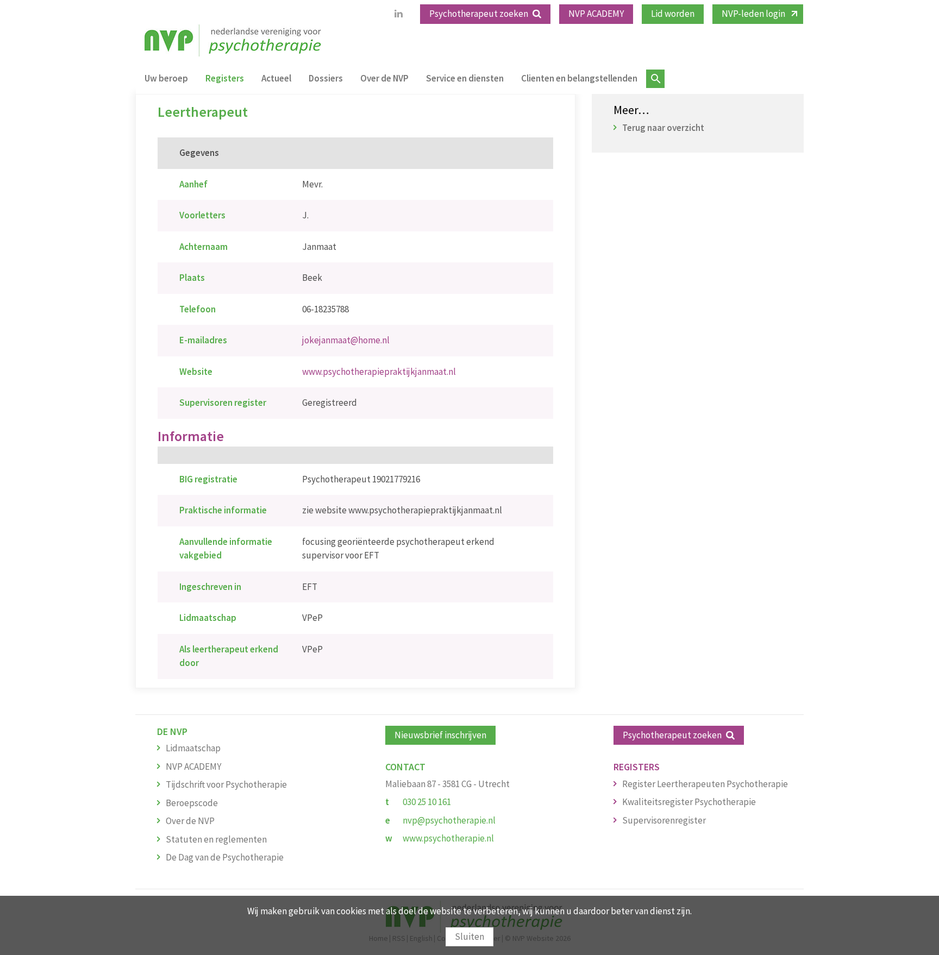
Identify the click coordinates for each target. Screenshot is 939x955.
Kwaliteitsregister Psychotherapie (689, 802)
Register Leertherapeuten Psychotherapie (705, 784)
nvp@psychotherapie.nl (449, 820)
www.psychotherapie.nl (448, 838)
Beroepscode (192, 803)
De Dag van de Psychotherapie (225, 857)
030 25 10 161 (427, 802)
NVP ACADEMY (596, 14)
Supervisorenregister (664, 820)
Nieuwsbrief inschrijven (440, 735)
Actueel (276, 78)
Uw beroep (166, 78)
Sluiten (469, 937)
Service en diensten (465, 78)
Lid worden (672, 14)
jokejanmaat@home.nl (346, 340)
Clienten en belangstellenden (579, 78)
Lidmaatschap (193, 748)
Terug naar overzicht (663, 128)
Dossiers (326, 78)
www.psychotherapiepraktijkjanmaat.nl (379, 372)
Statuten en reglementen (216, 839)
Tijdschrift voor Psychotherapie (226, 784)
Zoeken (655, 79)
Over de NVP (384, 78)
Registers (224, 78)
